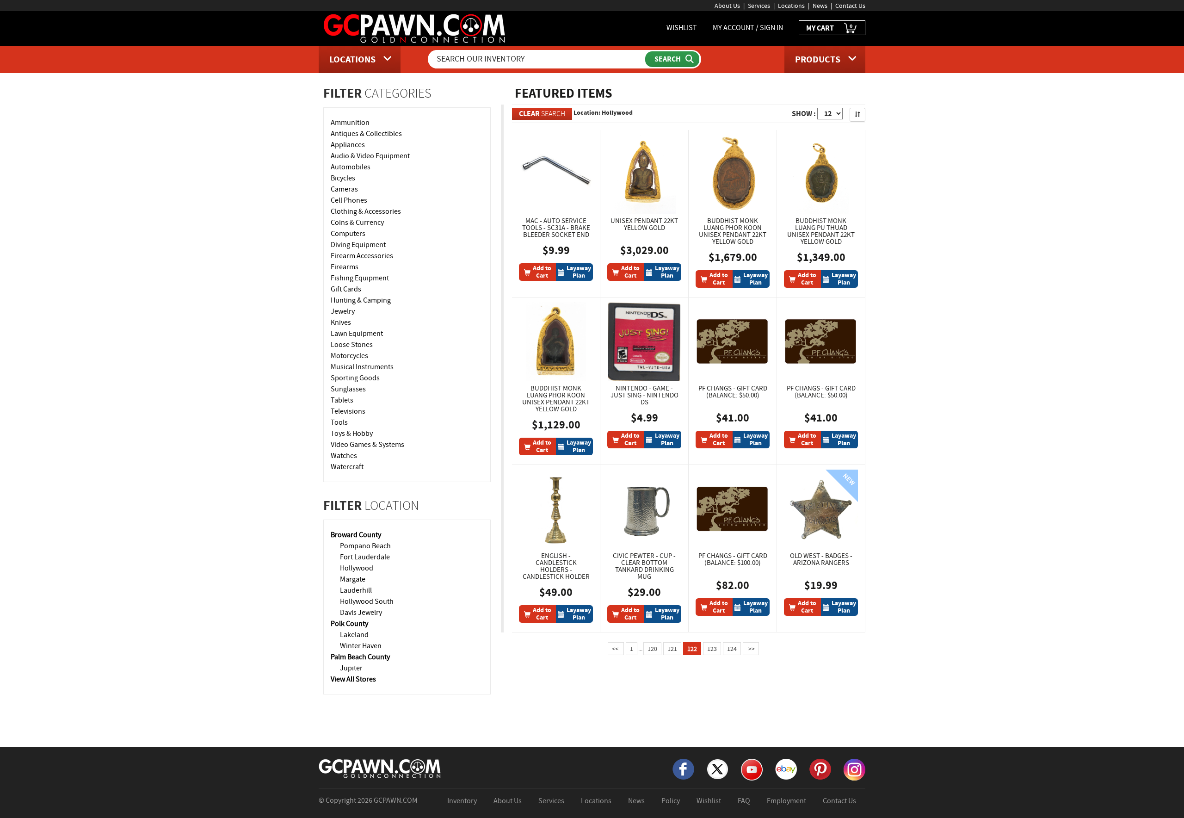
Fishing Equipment (360, 278)
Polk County (349, 623)
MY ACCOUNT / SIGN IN (748, 27)
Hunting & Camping (361, 300)
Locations (791, 5)
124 (732, 648)
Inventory (462, 801)
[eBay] (786, 768)
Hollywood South (367, 601)
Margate (352, 579)
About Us (727, 5)
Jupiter (351, 668)
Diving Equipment (358, 244)
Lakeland (354, 634)
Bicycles (343, 178)
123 (712, 648)
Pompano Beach (365, 546)
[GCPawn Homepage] (415, 28)
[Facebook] (683, 768)
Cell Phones (349, 200)
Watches (344, 455)
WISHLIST (681, 27)
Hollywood (356, 568)
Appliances (348, 144)
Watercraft (347, 466)
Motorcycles (349, 355)
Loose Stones (352, 344)
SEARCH (542, 113)
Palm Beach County (360, 657)
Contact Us (850, 5)
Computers (348, 233)
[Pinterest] (820, 768)
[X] (717, 768)
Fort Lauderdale (365, 557)
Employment (786, 801)
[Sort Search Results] (857, 115)
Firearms (344, 267)
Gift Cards (346, 289)
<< (616, 648)
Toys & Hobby (352, 433)
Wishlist (709, 801)
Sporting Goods (355, 378)
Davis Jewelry (361, 612)
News (820, 5)
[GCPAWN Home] (380, 768)
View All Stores (353, 679)
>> (751, 648)
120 (652, 648)
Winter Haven (361, 646)
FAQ (744, 801)
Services (759, 5)
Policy (670, 801)
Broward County (356, 534)
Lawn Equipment (357, 333)
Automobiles (350, 167)
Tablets (342, 400)
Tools (339, 422)
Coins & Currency (357, 222)
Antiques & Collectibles (366, 133)
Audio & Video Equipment (370, 156)
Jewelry (343, 311)
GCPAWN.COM (396, 800)
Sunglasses (348, 389)
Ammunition (350, 122)
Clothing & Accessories (366, 211)
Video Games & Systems (367, 444)
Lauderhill (356, 590)
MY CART (829, 27)
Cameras (344, 189)
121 (672, 648)
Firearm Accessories (362, 255)
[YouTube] (752, 769)
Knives (341, 322)
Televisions (348, 411)
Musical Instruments (362, 367)
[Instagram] (854, 769)
